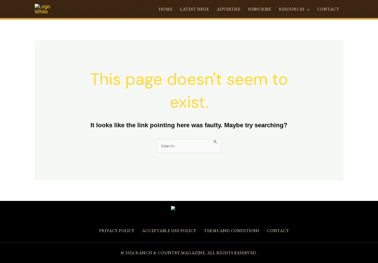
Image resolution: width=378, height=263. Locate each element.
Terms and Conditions (231, 230)
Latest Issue (194, 9)
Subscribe (259, 9)
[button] (307, 9)
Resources (291, 9)
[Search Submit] (215, 141)
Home (166, 9)
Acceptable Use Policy (169, 230)
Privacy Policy (116, 230)
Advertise (228, 9)
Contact (328, 9)
